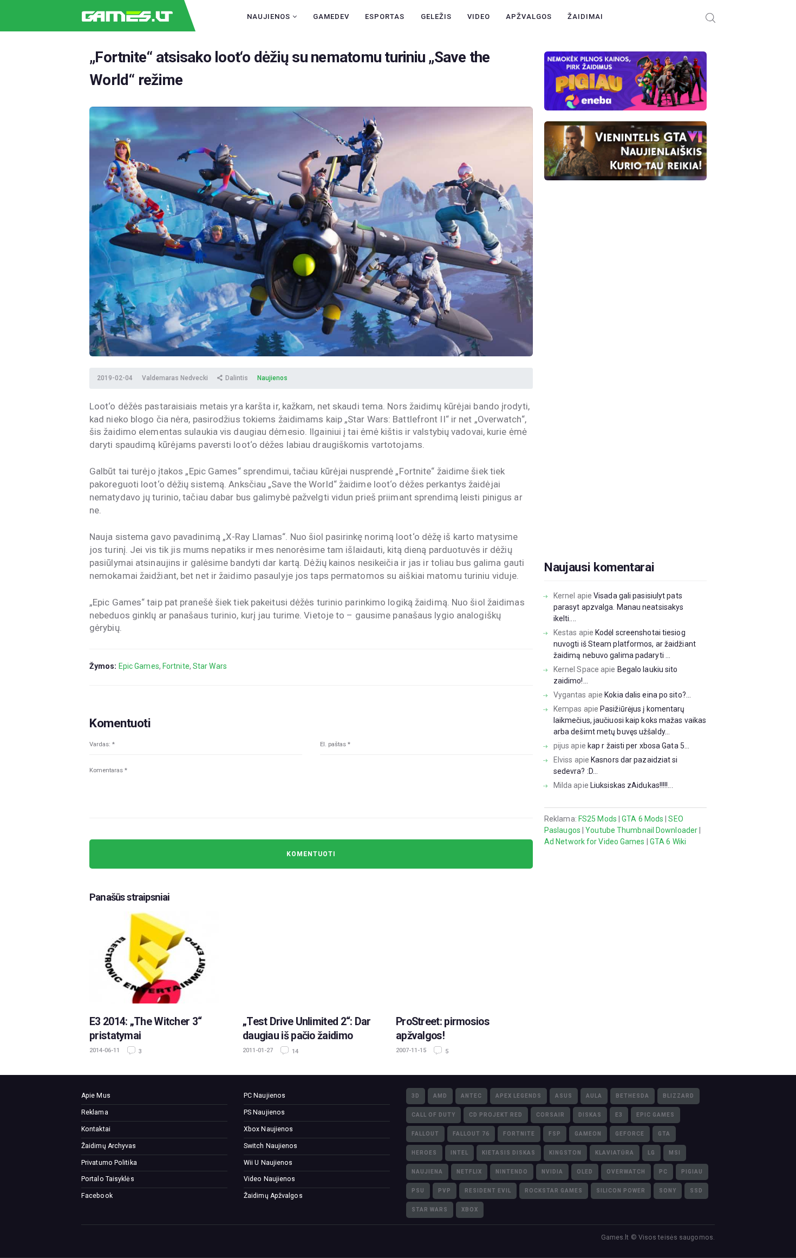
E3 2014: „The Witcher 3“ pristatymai (145, 1028)
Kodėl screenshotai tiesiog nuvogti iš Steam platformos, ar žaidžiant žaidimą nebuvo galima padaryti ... (624, 644)
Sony (667, 1191)
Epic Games (139, 666)
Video (478, 16)
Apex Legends (518, 1096)
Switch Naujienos (271, 1146)
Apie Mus (95, 1095)
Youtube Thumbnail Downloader (641, 830)
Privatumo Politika (109, 1162)
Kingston (565, 1153)
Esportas (384, 16)
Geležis (436, 16)
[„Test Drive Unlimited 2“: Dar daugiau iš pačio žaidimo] (311, 957)
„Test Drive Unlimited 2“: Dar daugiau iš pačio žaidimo (307, 1028)
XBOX (469, 1210)
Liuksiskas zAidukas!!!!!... (631, 785)
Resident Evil (488, 1191)
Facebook (97, 1196)
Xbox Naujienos (268, 1129)
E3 (619, 1115)
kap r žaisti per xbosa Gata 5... (638, 745)
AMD (440, 1096)
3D (416, 1096)
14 (294, 1051)
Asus (563, 1096)
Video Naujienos (270, 1179)
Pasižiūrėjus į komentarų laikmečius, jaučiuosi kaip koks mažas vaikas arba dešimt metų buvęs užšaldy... (629, 720)
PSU (418, 1191)
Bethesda (632, 1096)
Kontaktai (95, 1129)
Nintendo (511, 1172)
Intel (459, 1153)
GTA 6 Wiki (668, 841)
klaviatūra (614, 1153)
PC (663, 1172)
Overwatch (625, 1172)
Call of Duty (433, 1115)
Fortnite (176, 666)
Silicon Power (620, 1191)
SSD (696, 1191)
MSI (675, 1153)
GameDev (331, 16)
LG (651, 1153)
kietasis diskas (509, 1153)
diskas (590, 1115)
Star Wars (210, 666)
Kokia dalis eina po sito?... (647, 694)
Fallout (425, 1134)
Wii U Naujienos (268, 1162)
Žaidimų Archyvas (108, 1146)
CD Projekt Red (496, 1115)
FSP (555, 1134)
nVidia (552, 1172)
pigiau (692, 1172)
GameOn (588, 1134)
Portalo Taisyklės (107, 1179)
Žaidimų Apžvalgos (273, 1196)
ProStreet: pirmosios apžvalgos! (443, 1028)
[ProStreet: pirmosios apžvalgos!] (464, 957)
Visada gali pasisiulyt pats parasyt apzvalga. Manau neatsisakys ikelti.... (618, 607)
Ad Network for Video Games (594, 841)
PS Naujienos (264, 1112)
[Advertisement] (625, 387)
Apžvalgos (529, 16)
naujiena (427, 1172)
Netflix (469, 1172)
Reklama (94, 1112)
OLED (585, 1172)
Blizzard (678, 1096)
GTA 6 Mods (642, 818)
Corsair (550, 1115)
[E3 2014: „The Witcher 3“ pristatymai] (157, 957)
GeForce (629, 1134)
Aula (594, 1096)
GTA (664, 1134)
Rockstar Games (554, 1191)
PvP (444, 1191)
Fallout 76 (471, 1134)
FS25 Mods (597, 818)
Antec (471, 1096)
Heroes (424, 1153)
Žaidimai (585, 16)
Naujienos (269, 16)
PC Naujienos (264, 1095)
